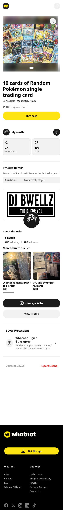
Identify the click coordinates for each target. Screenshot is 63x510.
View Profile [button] (31, 314)
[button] (56, 132)
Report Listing (49, 366)
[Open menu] (57, 6)
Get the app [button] (35, 451)
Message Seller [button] (34, 303)
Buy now (31, 116)
